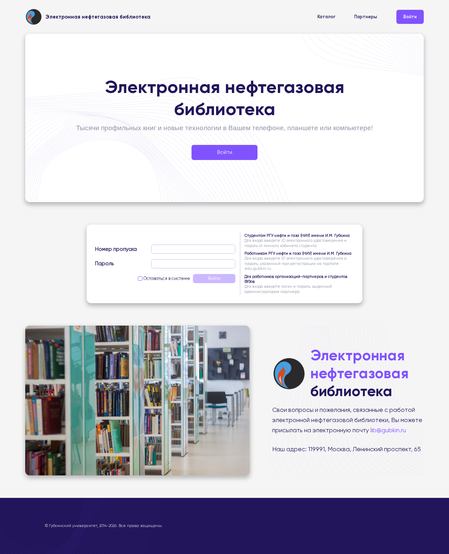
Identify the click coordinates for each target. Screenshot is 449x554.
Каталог (326, 16)
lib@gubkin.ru (387, 430)
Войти (410, 16)
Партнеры (365, 16)
